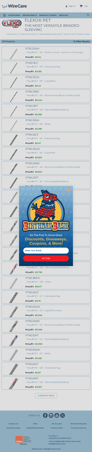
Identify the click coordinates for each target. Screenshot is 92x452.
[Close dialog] (68, 190)
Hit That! (46, 258)
